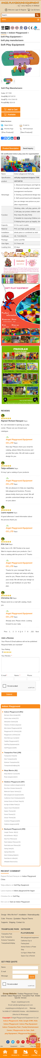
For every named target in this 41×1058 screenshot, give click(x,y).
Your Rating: (5, 649)
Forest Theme (9, 814)
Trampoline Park (12, 752)
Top (38, 1045)
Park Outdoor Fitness (12, 842)
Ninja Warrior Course (12, 774)
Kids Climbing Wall (11, 855)
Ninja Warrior (11, 770)
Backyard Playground (14, 829)
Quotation (17, 918)
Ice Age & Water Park (12, 804)
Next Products (26, 132)
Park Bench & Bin (11, 858)
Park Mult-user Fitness (12, 845)
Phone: (29, 675)
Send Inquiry (28, 148)
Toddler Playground (11, 741)
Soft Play (16, 896)
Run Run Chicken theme (13, 788)
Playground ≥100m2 (12, 735)
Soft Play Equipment (11, 744)
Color (3, 918)
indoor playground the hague (24, 891)
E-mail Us (26, 125)
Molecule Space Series (12, 791)
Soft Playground (10, 748)
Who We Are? (12, 915)
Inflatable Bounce (11, 861)
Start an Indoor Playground (19, 902)
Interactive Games (11, 721)
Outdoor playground (11, 824)
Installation (23, 915)
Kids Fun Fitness (10, 839)
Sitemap (33, 1008)
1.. (10, 631)
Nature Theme (10, 811)
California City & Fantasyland (14, 798)
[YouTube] (28, 1043)
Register (23, 10)
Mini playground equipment (14, 795)
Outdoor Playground (14, 782)
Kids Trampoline (10, 759)
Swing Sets (9, 848)
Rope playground (11, 777)
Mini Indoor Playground (13, 728)
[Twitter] (13, 1043)
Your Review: (6, 656)
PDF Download (28, 129)
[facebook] (8, 1043)
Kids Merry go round (11, 738)
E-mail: (4, 675)
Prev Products (7, 132)
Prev (5, 631)
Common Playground (12, 821)
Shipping (12, 922)
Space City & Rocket (11, 808)
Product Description (11, 148)
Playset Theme (27, 918)
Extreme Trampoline (11, 762)
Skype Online (8, 125)
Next (37, 631)
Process (9, 918)
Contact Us (20, 922)
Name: (17, 675)
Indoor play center (11, 718)
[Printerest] (23, 1043)
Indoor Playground (13, 712)
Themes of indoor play (12, 725)
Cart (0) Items (35, 10)
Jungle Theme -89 (11, 832)
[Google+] (18, 1043)
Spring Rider (9, 852)
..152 (32, 631)
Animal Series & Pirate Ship (14, 801)
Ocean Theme (9, 817)
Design (3, 915)
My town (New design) (12, 715)
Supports (4, 922)
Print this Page (8, 129)
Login (16, 10)
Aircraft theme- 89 (11, 835)
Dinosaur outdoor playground (14, 785)
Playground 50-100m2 (12, 731)
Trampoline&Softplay (12, 765)
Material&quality (33, 915)
